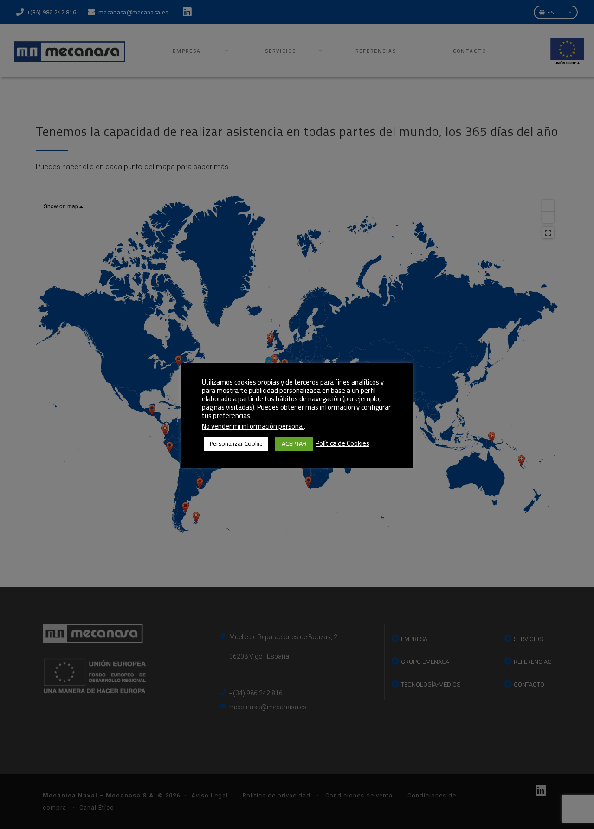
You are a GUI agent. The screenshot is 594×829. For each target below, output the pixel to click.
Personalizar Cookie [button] (236, 443)
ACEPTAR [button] (294, 443)
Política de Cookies (342, 443)
